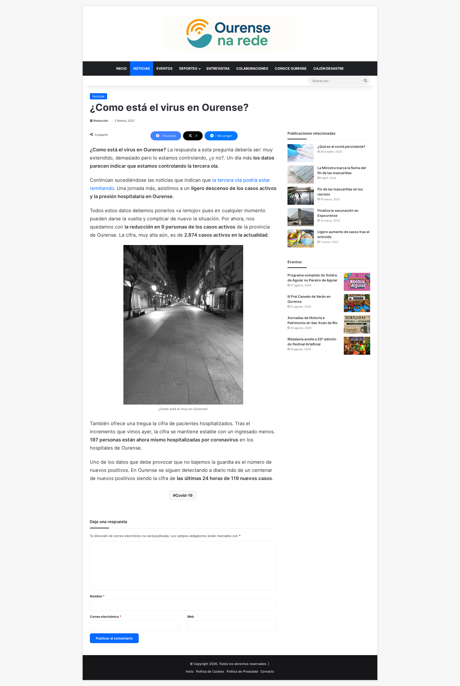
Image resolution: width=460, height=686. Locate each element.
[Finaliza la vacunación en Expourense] (301, 217)
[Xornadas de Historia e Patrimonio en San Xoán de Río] (357, 324)
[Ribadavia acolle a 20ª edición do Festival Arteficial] (357, 346)
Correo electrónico (105, 616)
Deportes (188, 68)
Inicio (121, 68)
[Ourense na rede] (230, 33)
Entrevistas (218, 68)
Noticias (141, 68)
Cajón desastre (328, 68)
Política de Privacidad (242, 671)
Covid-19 (184, 495)
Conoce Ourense (291, 68)
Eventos (164, 68)
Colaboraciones (252, 68)
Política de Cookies (210, 671)
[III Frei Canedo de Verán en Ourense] (357, 303)
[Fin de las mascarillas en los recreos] (301, 196)
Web (190, 616)
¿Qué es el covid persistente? (341, 146)
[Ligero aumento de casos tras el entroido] (301, 238)
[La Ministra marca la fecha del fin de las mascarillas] (301, 174)
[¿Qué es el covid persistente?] (301, 153)
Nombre (97, 596)
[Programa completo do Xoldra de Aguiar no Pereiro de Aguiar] (357, 282)
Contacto (267, 671)
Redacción (100, 120)
